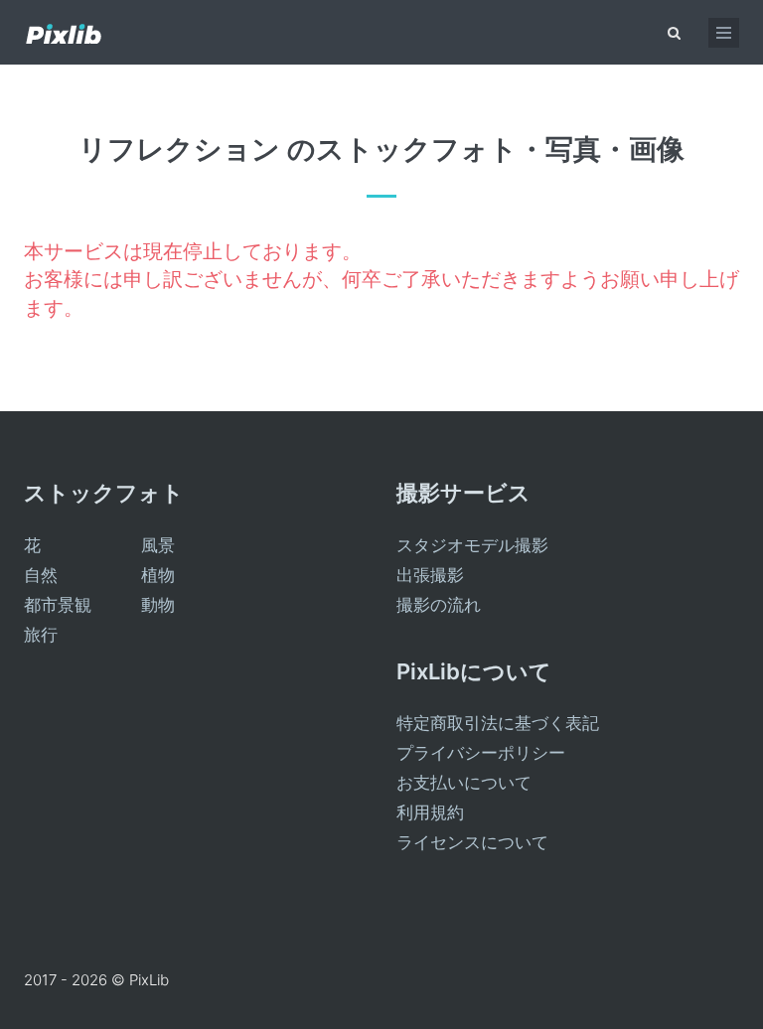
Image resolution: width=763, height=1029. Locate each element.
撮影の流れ (438, 605)
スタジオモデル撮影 (472, 545)
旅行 (41, 635)
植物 (158, 575)
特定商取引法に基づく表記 (497, 723)
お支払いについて (464, 783)
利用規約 (430, 812)
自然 (41, 575)
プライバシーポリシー (480, 753)
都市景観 (57, 605)
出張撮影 (430, 575)
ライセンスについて (472, 842)
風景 (158, 545)
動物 (158, 605)
